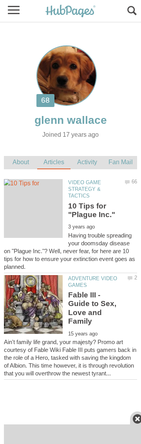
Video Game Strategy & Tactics (84, 189)
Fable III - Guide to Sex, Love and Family (92, 308)
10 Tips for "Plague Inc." (91, 210)
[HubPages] (70, 11)
